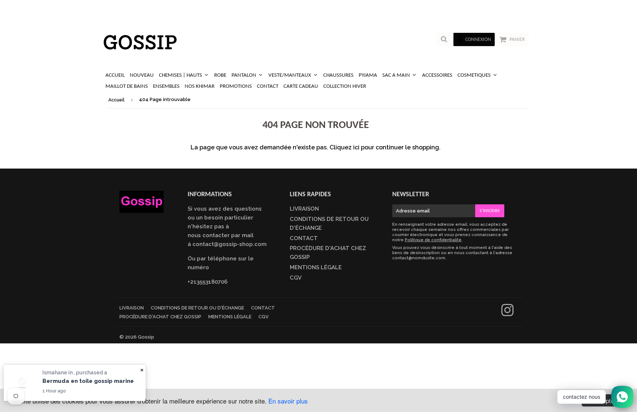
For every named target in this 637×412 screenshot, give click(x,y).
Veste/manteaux (290, 75)
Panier (517, 39)
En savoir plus (288, 400)
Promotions (236, 86)
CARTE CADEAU (300, 86)
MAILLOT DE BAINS (126, 86)
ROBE (220, 75)
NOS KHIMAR (200, 86)
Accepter (604, 400)
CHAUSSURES (338, 75)
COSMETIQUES (474, 75)
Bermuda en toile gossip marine (88, 381)
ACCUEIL (115, 75)
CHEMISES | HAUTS (181, 75)
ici (356, 147)
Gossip (146, 337)
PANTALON (244, 75)
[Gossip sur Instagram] (507, 313)
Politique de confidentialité (433, 240)
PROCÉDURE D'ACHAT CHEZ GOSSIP (160, 316)
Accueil (116, 100)
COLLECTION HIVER (344, 86)
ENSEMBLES (166, 86)
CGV (296, 277)
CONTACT (267, 86)
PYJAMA (368, 75)
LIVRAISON (304, 208)
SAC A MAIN (396, 75)
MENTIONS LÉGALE (316, 267)
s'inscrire (490, 211)
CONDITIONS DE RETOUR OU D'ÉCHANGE (197, 308)
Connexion (478, 39)
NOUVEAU (142, 75)
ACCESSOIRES (437, 75)
